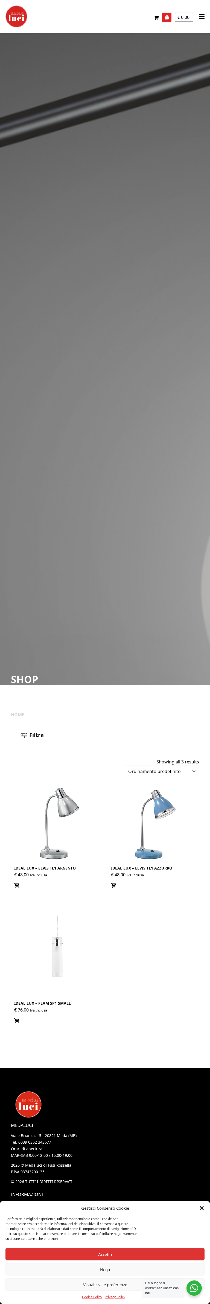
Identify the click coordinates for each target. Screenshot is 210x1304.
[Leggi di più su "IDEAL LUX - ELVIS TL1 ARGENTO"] (16, 885)
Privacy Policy (115, 1297)
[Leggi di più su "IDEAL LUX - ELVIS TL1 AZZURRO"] (113, 885)
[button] (202, 1208)
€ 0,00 (184, 17)
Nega (105, 1269)
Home (17, 715)
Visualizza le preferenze (105, 1284)
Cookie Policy (92, 1297)
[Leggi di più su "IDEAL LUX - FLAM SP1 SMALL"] (16, 1021)
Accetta (105, 1254)
